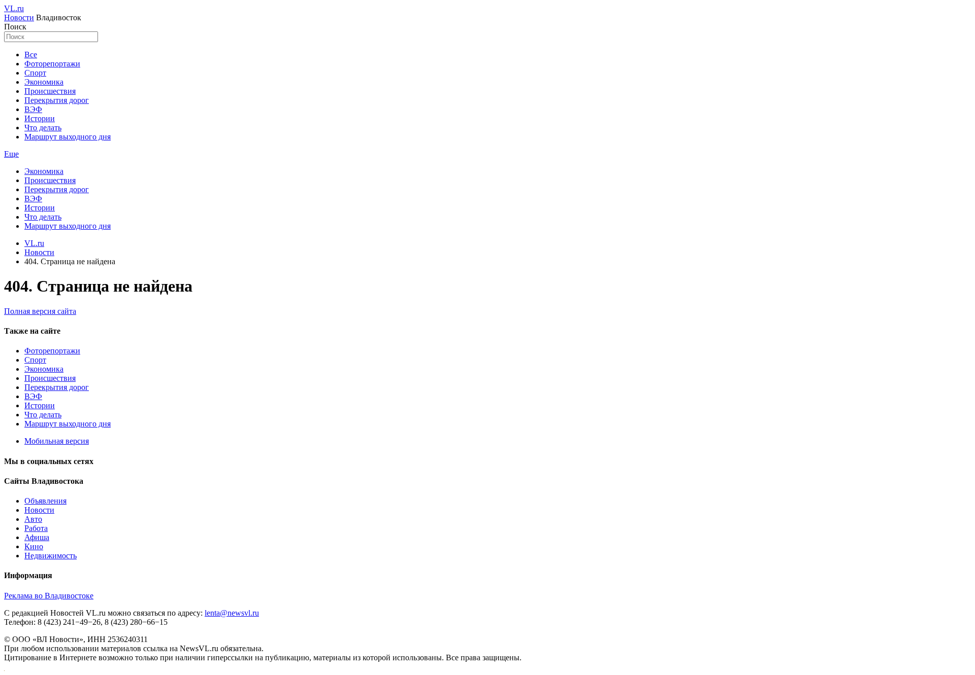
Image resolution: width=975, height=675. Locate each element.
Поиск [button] (15, 26)
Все (30, 54)
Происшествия (50, 91)
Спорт (35, 72)
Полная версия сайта (40, 311)
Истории (39, 118)
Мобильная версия (56, 441)
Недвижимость (50, 555)
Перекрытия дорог (56, 100)
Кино (33, 546)
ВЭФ (33, 109)
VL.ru (14, 8)
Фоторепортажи (52, 63)
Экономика (43, 82)
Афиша (36, 537)
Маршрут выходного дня (67, 136)
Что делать (42, 127)
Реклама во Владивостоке (48, 595)
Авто (33, 519)
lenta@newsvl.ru (232, 613)
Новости (19, 17)
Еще (11, 154)
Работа (36, 528)
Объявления (45, 500)
